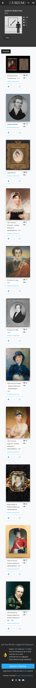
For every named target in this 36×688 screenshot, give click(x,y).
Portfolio (6, 51)
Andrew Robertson (13, 81)
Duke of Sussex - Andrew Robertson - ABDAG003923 (13, 563)
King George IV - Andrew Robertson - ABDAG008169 (13, 507)
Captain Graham (12, 124)
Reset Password (27, 675)
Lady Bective (11, 173)
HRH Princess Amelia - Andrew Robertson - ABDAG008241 (14, 386)
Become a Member (18, 666)
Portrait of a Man (12, 330)
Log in (18, 675)
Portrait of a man (12, 280)
